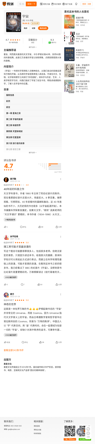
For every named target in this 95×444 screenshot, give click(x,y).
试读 (33, 28)
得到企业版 (37, 430)
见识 (78, 34)
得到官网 (37, 426)
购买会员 (43, 28)
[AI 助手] (80, 431)
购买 (25, 28)
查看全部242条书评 (14, 350)
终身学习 (80, 50)
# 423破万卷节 (11, 277)
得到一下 (31, 4)
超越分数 (80, 18)
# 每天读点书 (10, 220)
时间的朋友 (37, 433)
